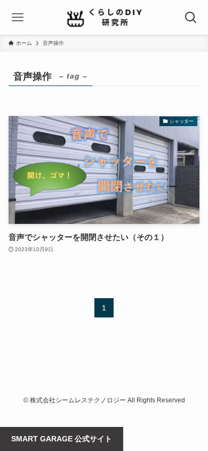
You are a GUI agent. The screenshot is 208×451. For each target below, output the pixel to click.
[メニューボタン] (17, 17)
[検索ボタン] (190, 17)
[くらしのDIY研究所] (104, 17)
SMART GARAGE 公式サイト (61, 438)
